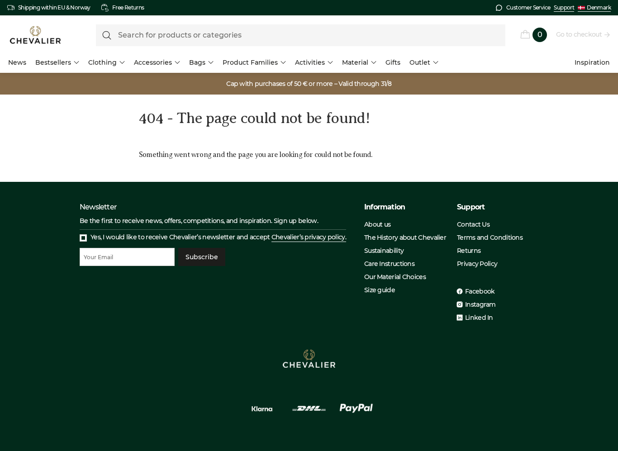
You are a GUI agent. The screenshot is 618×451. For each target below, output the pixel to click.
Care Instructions (389, 264)
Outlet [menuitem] (419, 62)
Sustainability (384, 251)
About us (377, 224)
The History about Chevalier (405, 237)
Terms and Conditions (490, 237)
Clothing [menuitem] (102, 62)
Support (564, 7)
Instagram (480, 304)
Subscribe (201, 257)
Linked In (479, 317)
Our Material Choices (395, 277)
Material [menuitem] (355, 62)
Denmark (599, 7)
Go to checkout (579, 34)
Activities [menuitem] (310, 62)
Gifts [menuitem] (392, 62)
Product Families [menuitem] (250, 62)
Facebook (479, 291)
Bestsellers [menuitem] (53, 62)
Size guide (379, 290)
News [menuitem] (17, 62)
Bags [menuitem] (197, 62)
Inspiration (592, 62)
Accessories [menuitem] (153, 62)
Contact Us (473, 224)
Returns (468, 251)
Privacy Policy (477, 264)
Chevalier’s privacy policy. (308, 237)
